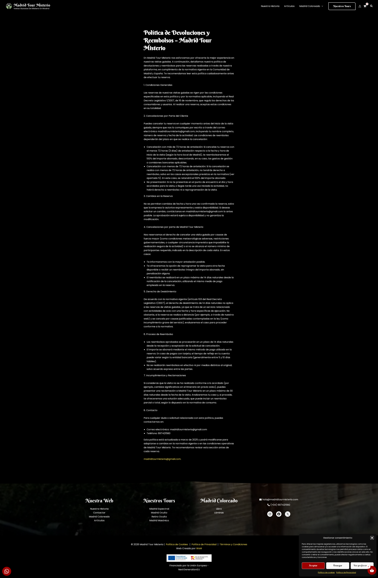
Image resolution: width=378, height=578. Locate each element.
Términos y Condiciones (233, 544)
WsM (199, 548)
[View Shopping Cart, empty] (366, 6)
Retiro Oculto (159, 516)
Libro (219, 508)
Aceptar (313, 565)
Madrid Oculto (159, 512)
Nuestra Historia (99, 508)
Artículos (99, 520)
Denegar (337, 565)
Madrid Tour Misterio (32, 5)
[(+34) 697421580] (278, 505)
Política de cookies (326, 572)
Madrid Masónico (159, 520)
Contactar (99, 512)
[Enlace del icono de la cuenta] (360, 6)
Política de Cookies (177, 544)
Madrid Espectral (159, 508)
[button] (372, 537)
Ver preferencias (362, 565)
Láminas (219, 512)
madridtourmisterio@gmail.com (162, 459)
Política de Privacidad (346, 572)
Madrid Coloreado (99, 516)
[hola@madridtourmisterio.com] (278, 499)
